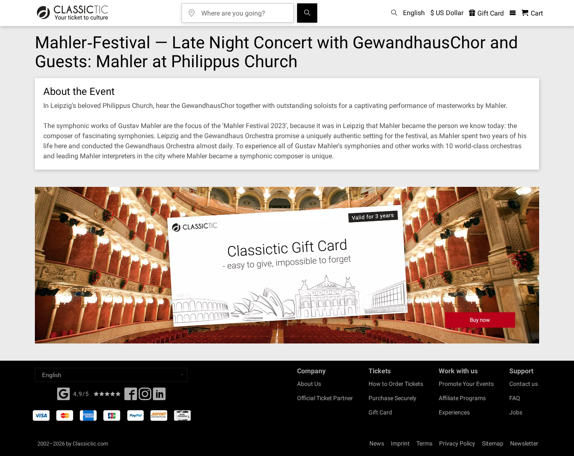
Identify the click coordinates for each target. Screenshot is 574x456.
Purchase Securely (392, 398)
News (376, 443)
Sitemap (492, 443)
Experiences (454, 412)
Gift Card (490, 13)
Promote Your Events (466, 383)
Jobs (515, 412)
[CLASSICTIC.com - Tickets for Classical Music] (72, 13)
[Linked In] (159, 396)
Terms (424, 443)
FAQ (514, 398)
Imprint (400, 443)
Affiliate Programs (462, 398)
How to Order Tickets (396, 383)
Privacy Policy (457, 443)
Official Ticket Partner (325, 398)
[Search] (307, 13)
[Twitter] (145, 396)
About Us (309, 383)
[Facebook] (63, 393)
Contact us (523, 383)
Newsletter (524, 443)
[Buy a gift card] (287, 265)
